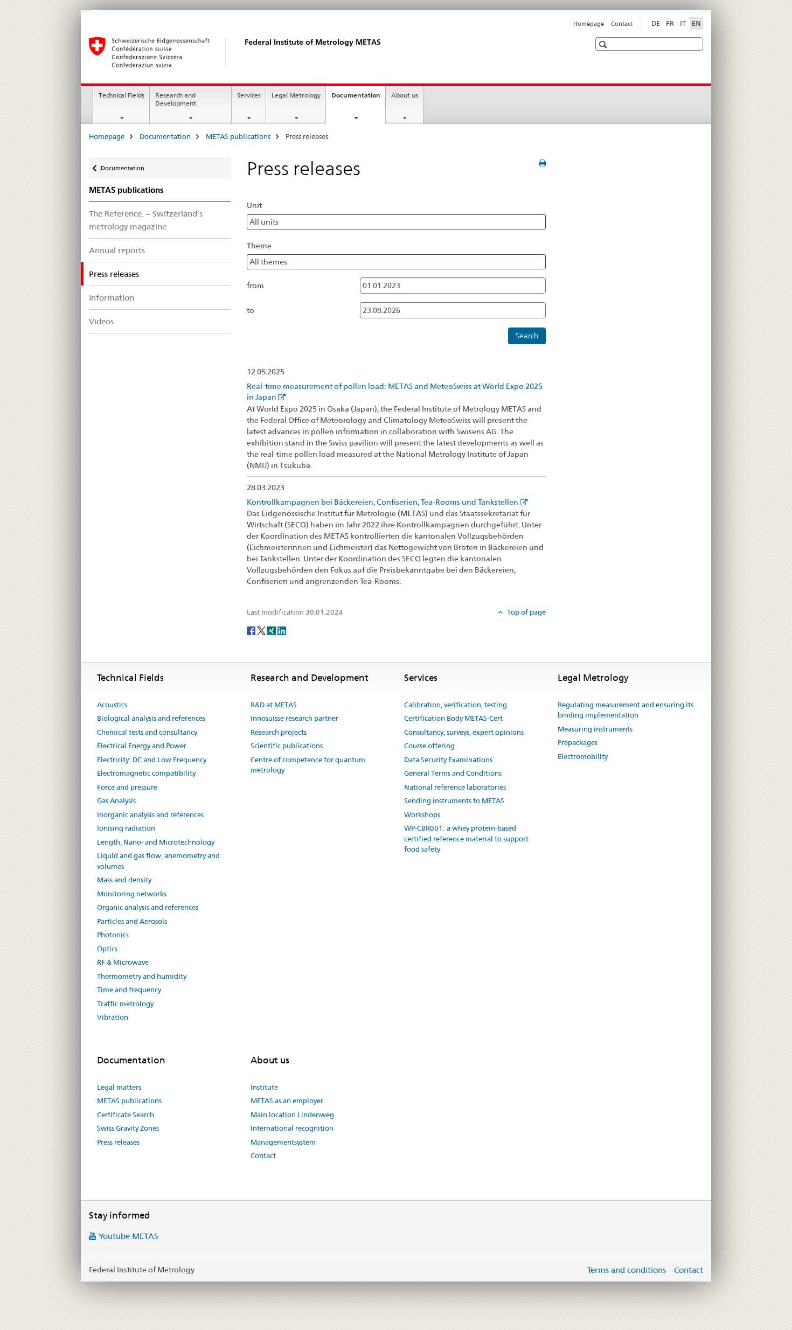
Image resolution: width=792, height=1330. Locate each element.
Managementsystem (283, 1142)
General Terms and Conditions (453, 773)
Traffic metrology (125, 1003)
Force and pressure (127, 787)
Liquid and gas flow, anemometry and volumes (158, 861)
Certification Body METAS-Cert (453, 718)
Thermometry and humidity (141, 976)
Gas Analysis (116, 800)
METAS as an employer (287, 1100)
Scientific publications (287, 745)
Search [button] (527, 335)
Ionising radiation (126, 828)
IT (683, 23)
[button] (604, 44)
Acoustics (112, 704)
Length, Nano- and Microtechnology (155, 842)
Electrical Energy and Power (141, 745)
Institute (264, 1087)
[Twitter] (262, 629)
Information (111, 298)
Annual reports (117, 250)
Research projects (279, 732)
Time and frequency (129, 989)
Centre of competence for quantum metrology (308, 765)
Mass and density (124, 879)
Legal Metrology (296, 95)
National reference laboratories (455, 787)
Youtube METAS (128, 1236)
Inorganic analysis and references (150, 814)
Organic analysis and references (147, 907)
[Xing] (272, 629)
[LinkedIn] (281, 629)
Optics (107, 948)
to (250, 310)
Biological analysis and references (151, 718)
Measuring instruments (595, 729)
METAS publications (238, 136)
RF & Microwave (123, 962)
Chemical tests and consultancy (147, 732)
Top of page (525, 612)
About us (404, 95)
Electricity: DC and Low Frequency (151, 759)
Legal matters (119, 1087)
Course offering (429, 745)
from (255, 285)
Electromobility (583, 756)
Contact (622, 23)
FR (670, 23)
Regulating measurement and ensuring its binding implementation (625, 710)
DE (655, 23)
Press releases (118, 1142)
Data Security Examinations (448, 759)
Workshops (422, 814)
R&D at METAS (274, 704)
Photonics (113, 934)
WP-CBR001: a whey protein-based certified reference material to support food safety (466, 838)
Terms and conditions (626, 1270)
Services (249, 95)
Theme (259, 245)
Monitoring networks (131, 893)
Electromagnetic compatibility (146, 773)
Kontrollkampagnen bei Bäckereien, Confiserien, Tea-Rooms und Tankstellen (382, 502)
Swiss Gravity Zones (128, 1128)
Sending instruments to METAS (454, 800)
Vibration (112, 1017)
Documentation (358, 98)
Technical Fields (121, 95)
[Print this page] (542, 163)
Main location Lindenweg (292, 1114)
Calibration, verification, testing (455, 704)
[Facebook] (252, 629)
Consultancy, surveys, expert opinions (464, 732)
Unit (254, 205)
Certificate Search (125, 1114)
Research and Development (175, 99)
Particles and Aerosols (132, 921)
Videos (101, 321)
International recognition (292, 1128)
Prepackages (578, 742)
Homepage (588, 23)
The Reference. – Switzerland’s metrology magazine (146, 219)
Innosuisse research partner (294, 718)
